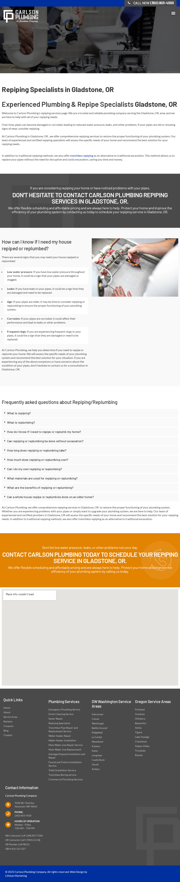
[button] (173, 13)
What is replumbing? (21, 422)
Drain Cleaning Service (61, 714)
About (7, 712)
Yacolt (95, 764)
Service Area (10, 716)
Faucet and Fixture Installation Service (65, 764)
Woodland (97, 741)
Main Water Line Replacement (65, 749)
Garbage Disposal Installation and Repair (67, 756)
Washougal (98, 723)
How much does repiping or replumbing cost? (37, 460)
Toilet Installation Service (62, 770)
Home (7, 707)
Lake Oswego (142, 736)
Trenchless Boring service (62, 774)
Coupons (8, 725)
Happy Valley (142, 745)
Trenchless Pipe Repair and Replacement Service (63, 729)
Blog (6, 730)
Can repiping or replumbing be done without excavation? (45, 441)
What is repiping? (19, 413)
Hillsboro (140, 718)
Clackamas (141, 741)
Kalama (96, 746)
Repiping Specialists (59, 723)
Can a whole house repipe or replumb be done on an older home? (50, 497)
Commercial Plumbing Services (66, 779)
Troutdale (140, 750)
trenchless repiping (81, 155)
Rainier (139, 755)
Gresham (140, 714)
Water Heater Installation (62, 740)
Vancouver (98, 714)
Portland (140, 709)
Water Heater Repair (60, 735)
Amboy (96, 768)
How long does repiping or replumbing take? (36, 450)
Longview (97, 755)
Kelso (95, 750)
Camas (95, 718)
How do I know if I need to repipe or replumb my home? (44, 432)
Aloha (138, 727)
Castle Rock (98, 759)
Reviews (8, 721)
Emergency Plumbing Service (64, 709)
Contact (8, 735)
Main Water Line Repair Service (66, 744)
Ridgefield (97, 732)
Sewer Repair (56, 718)
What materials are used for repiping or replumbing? (42, 478)
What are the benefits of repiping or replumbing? (40, 487)
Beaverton (140, 723)
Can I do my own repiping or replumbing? (34, 469)
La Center (97, 737)
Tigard (138, 732)
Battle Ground (99, 727)
